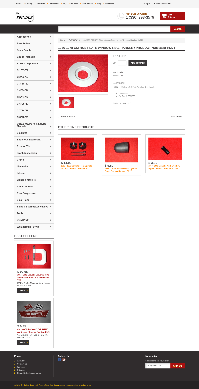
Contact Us (54, 4)
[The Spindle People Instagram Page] (64, 359)
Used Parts (23, 220)
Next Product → (178, 117)
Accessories (24, 37)
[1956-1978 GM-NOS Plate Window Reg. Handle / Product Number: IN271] (83, 73)
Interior (120, 72)
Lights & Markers (26, 180)
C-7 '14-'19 (22, 110)
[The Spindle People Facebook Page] (60, 359)
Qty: (114, 63)
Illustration (23, 166)
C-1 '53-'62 (22, 70)
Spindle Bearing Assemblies (32, 206)
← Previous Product (66, 117)
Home (18, 4)
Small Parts (23, 200)
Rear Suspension (26, 193)
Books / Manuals (26, 57)
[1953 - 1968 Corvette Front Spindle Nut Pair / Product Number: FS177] (77, 148)
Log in (147, 4)
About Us (40, 4)
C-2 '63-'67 (22, 77)
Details (22, 291)
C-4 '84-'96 (22, 90)
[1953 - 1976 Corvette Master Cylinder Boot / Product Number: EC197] (121, 150)
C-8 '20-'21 (22, 117)
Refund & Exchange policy (29, 373)
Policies (74, 4)
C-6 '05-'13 (22, 104)
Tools (20, 213)
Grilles (20, 160)
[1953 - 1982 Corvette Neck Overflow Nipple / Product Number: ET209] (165, 148)
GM (121, 76)
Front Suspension (27, 153)
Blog (99, 4)
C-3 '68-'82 (73, 40)
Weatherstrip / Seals (28, 227)
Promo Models (25, 186)
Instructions (87, 4)
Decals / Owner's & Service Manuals (31, 125)
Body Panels (24, 50)
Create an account (162, 4)
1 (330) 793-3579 (140, 17)
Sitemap (21, 370)
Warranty (21, 367)
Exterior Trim (24, 146)
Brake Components (27, 63)
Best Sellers (23, 43)
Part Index (109, 4)
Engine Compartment (28, 139)
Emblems (22, 133)
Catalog (28, 4)
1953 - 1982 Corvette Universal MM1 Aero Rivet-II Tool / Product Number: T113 (33, 277)
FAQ (64, 4)
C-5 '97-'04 (22, 97)
